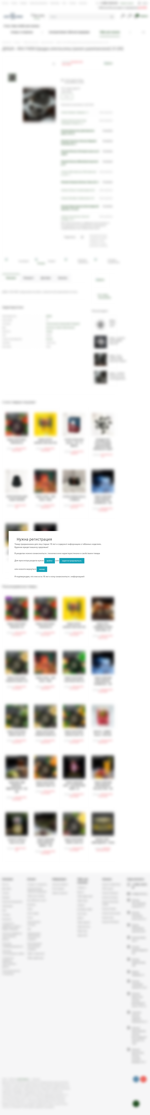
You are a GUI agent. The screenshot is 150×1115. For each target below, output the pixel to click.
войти (49, 560)
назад (42, 569)
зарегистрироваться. (72, 560)
